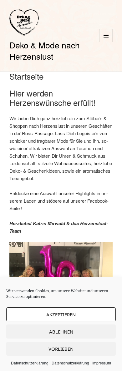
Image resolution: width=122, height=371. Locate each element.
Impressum (101, 362)
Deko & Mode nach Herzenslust (44, 50)
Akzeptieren (61, 314)
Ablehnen (61, 332)
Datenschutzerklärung (29, 362)
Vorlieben (61, 349)
